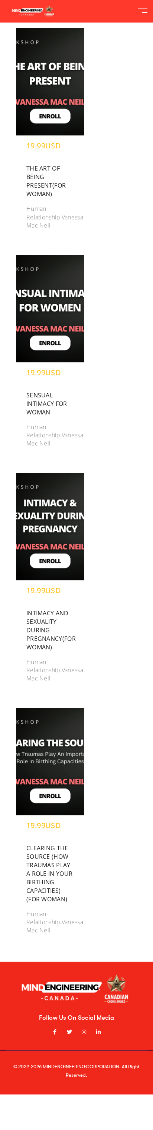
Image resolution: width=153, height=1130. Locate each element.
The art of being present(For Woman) (46, 181)
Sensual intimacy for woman (46, 403)
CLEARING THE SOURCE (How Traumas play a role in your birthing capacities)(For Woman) (49, 873)
